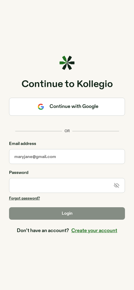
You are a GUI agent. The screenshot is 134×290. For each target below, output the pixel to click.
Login (67, 213)
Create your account (94, 230)
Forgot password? (24, 198)
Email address (22, 144)
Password (18, 172)
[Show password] (116, 185)
